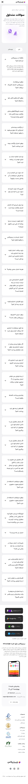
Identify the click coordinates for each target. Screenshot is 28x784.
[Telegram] (10, 768)
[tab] (19, 49)
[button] (2, 2)
